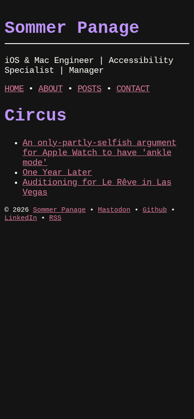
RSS (55, 218)
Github (155, 210)
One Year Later (57, 173)
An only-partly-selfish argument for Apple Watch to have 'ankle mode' (99, 153)
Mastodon (114, 210)
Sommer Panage (72, 28)
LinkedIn (21, 218)
